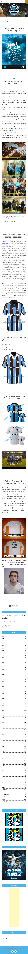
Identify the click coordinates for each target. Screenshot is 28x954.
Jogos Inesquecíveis (6, 797)
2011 (3, 749)
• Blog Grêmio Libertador (7, 936)
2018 (3, 765)
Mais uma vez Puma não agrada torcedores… (14, 236)
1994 (3, 708)
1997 (3, 715)
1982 (3, 679)
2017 (3, 763)
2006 (3, 737)
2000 (3, 722)
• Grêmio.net (4, 941)
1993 (3, 705)
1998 (3, 717)
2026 (3, 785)
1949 (3, 638)
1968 (3, 645)
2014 (3, 756)
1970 (3, 650)
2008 (3, 741)
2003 (3, 729)
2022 (3, 775)
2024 (3, 780)
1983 (3, 681)
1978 (3, 669)
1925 (3, 636)
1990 (3, 698)
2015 (3, 758)
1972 (3, 655)
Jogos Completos (5, 794)
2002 (3, 727)
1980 (3, 674)
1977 (3, 667)
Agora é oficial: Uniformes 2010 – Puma (14, 397)
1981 (3, 677)
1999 (3, 720)
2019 (3, 768)
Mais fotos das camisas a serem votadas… (14, 82)
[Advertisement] (14, 907)
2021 (3, 773)
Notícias (14, 25)
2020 (3, 770)
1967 (3, 643)
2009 (3, 744)
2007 (3, 739)
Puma (3, 340)
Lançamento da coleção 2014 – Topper (14, 29)
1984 (3, 684)
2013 (3, 753)
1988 (3, 693)
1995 (3, 710)
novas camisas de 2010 (7, 243)
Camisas (3, 787)
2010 (14, 78)
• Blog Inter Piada (5, 938)
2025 (3, 782)
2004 (3, 732)
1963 (3, 641)
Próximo (16, 606)
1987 (3, 691)
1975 (3, 662)
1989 (3, 696)
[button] (1, 1)
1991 (3, 701)
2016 (3, 761)
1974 (3, 660)
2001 (3, 725)
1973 (3, 657)
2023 (3, 777)
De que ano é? (5, 792)
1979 (3, 672)
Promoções (4, 804)
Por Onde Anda (5, 801)
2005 (14, 478)
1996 (3, 713)
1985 (3, 686)
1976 (3, 665)
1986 (3, 689)
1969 (3, 648)
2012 (3, 751)
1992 (3, 703)
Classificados (4, 789)
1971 (3, 653)
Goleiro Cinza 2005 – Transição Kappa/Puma (14, 482)
